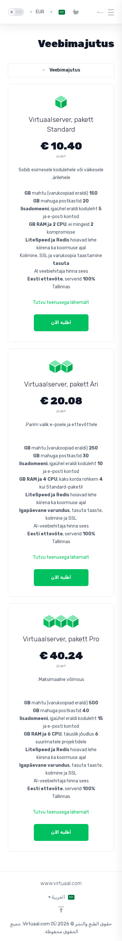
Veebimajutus (64, 70)
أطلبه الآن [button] (61, 322)
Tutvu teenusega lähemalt (61, 302)
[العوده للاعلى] (61, 909)
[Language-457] (57, 12)
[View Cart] (76, 12)
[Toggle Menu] (113, 12)
